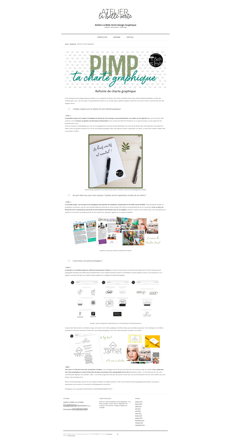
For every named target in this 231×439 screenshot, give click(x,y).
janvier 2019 (138, 402)
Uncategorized (80, 408)
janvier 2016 (138, 418)
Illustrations (82, 405)
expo (72, 402)
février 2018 (138, 404)
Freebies (81, 402)
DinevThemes (71, 435)
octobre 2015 (139, 423)
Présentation (102, 37)
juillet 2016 (138, 406)
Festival (76, 402)
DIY (69, 402)
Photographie (67, 409)
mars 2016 (138, 413)
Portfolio (130, 37)
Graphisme (116, 37)
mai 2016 (138, 409)
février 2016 (138, 416)
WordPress (109, 434)
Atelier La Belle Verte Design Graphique (115, 24)
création (65, 402)
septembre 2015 (140, 425)
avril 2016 (138, 411)
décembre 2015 (139, 420)
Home (67, 44)
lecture (88, 405)
